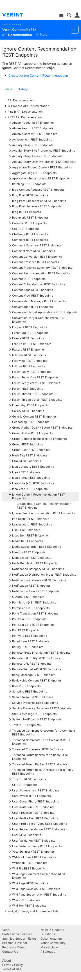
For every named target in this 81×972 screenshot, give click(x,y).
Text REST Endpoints (26, 725)
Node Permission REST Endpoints (35, 563)
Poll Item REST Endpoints (29, 619)
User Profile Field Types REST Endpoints (39, 823)
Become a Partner (14, 943)
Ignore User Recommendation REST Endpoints (43, 513)
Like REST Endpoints (26, 530)
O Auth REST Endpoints (28, 597)
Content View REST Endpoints (32, 295)
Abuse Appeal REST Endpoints (33, 122)
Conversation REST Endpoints (32, 306)
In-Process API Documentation (28, 106)
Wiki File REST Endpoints (29, 868)
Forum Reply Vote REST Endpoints (35, 377)
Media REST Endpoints (27, 541)
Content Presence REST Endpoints (35, 262)
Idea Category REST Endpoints (33, 466)
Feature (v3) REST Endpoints (31, 344)
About (6, 960)
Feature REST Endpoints (28, 349)
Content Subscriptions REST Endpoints (38, 284)
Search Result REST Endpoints (32, 697)
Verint (6, 930)
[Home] (16, 15)
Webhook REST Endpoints (29, 863)
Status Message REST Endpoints (34, 714)
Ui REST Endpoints (25, 785)
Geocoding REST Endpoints (31, 422)
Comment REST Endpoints (30, 239)
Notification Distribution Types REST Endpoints (44, 574)
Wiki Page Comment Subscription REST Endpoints (38, 876)
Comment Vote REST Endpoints (33, 251)
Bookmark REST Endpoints (30, 217)
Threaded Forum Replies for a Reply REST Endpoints (40, 756)
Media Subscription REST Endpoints (36, 546)
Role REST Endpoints (26, 686)
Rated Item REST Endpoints (31, 641)
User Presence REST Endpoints (33, 812)
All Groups (47, 951)
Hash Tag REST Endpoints (29, 455)
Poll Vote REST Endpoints (29, 635)
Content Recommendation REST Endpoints (41, 273)
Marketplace (49, 947)
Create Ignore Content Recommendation (38, 75)
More (43, 34)
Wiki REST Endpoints (26, 900)
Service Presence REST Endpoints (35, 702)
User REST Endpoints (26, 835)
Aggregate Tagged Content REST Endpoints (42, 167)
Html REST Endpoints (26, 461)
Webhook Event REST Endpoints (34, 857)
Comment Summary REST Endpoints (36, 245)
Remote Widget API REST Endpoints (36, 669)
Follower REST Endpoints (29, 355)
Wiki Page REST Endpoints (30, 883)
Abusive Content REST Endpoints (34, 134)
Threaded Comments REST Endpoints (37, 749)
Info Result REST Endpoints (30, 519)
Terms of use (11, 969)
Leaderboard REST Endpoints (32, 524)
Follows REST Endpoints (28, 366)
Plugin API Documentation (25, 111)
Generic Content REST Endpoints (34, 416)
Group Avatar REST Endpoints (32, 433)
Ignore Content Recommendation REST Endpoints (38, 496)
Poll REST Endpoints (26, 630)
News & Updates (52, 930)
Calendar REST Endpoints (29, 223)
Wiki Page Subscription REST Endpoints (39, 894)
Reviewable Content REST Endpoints (37, 680)
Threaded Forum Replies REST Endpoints (40, 764)
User (77, 15)
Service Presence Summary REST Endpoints (42, 708)
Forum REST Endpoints (27, 388)
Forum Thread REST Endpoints (33, 394)
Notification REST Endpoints (31, 585)
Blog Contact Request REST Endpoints (38, 189)
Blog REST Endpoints (26, 212)
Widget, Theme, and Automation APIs (33, 911)
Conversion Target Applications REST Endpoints (45, 312)
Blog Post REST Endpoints (30, 195)
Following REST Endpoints (29, 360)
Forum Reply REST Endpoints (32, 371)
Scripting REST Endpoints (29, 691)
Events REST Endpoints (28, 338)
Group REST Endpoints (27, 444)
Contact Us (10, 951)
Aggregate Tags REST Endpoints (34, 173)
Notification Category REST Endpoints (38, 569)
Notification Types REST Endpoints (36, 591)
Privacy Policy (12, 965)
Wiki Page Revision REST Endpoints (36, 889)
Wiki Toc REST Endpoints (29, 905)
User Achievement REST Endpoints (35, 790)
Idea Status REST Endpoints (31, 477)
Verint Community (11, 24)
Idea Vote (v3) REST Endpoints (33, 483)
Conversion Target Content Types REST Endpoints (39, 319)
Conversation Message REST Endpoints (39, 301)
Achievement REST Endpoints (32, 139)
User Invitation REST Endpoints (33, 807)
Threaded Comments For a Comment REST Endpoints (41, 742)
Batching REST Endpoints (29, 184)
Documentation (51, 938)
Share (8, 89)
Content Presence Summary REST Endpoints (42, 267)
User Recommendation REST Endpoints (38, 829)
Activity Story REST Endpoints (33, 145)
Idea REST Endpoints (26, 472)
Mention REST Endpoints (29, 552)
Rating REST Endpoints (27, 647)
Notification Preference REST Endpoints (39, 580)
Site (61, 16)
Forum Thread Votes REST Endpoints (37, 399)
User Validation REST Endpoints (33, 840)
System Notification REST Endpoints (37, 719)
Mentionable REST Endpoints (31, 557)
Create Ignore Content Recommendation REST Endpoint (44, 505)
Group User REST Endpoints (31, 449)
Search (69, 15)
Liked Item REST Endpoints (30, 535)
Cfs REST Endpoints (26, 228)
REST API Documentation (25, 117)
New (75, 29)
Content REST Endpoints (29, 279)
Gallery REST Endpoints (28, 411)
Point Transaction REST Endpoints (35, 613)
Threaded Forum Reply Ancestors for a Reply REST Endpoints (42, 771)
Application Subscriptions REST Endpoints (41, 178)
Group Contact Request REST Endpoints (39, 438)
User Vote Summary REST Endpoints (37, 846)
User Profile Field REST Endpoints (35, 818)
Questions (47, 934)
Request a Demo (13, 947)
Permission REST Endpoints (31, 608)
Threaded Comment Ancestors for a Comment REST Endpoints (43, 732)
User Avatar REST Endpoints (31, 796)
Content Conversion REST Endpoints (37, 256)
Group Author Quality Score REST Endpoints (42, 427)
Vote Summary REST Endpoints (33, 851)
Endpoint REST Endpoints (29, 327)
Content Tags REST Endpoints (32, 290)
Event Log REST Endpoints (30, 333)
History (23, 89)
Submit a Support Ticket (19, 938)
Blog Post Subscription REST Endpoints (39, 201)
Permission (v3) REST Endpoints (34, 602)
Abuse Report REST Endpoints (33, 128)
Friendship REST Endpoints (30, 405)
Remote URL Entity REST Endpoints (36, 658)
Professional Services (17, 934)
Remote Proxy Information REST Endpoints (41, 652)
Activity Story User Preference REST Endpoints (44, 161)
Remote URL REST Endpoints (32, 663)
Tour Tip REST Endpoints (29, 779)
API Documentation (21, 100)
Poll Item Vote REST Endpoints (33, 624)
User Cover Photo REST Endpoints (35, 801)
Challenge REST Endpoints (30, 234)
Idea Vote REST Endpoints (30, 489)
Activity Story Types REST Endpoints (37, 156)
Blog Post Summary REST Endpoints (37, 206)
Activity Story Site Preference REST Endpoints (43, 150)
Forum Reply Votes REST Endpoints (36, 383)
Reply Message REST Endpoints (33, 675)
